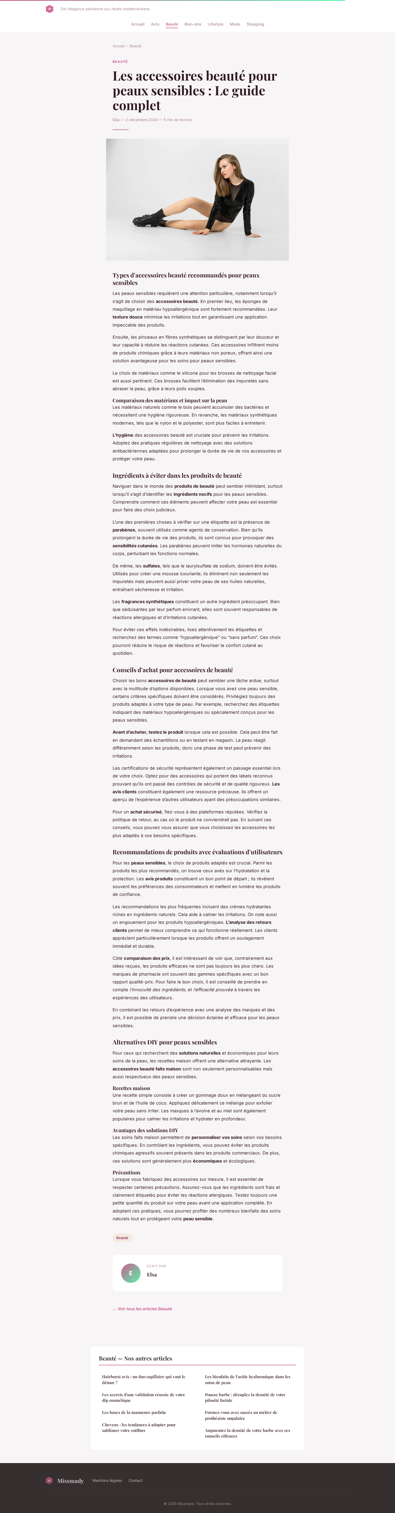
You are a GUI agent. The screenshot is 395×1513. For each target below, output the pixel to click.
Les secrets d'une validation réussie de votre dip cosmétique (143, 1397)
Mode (235, 24)
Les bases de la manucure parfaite (134, 1412)
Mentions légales (107, 1480)
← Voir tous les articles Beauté (142, 1308)
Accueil (138, 24)
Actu (155, 24)
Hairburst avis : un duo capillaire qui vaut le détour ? (143, 1379)
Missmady (70, 1480)
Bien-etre (193, 24)
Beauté (172, 24)
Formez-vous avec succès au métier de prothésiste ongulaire (241, 1415)
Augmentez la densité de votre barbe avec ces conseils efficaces (247, 1433)
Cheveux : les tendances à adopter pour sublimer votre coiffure (139, 1427)
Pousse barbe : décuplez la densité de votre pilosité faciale (245, 1397)
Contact (135, 1480)
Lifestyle (215, 24)
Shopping (255, 24)
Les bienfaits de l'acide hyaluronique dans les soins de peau (247, 1379)
